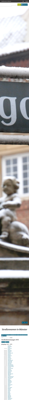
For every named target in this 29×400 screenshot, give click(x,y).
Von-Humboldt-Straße (11, 376)
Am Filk (9, 386)
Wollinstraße (9, 396)
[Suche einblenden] (23, 1)
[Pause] (25, 322)
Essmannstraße (10, 348)
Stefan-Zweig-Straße (10, 373)
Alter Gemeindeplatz (10, 364)
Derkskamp (9, 357)
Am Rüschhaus (10, 378)
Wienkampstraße (10, 384)
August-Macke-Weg (10, 360)
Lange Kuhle (9, 369)
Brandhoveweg (10, 355)
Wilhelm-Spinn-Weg (10, 377)
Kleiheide (9, 392)
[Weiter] (27, 322)
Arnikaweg (9, 356)
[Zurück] (23, 322)
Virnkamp (9, 375)
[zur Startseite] (22, 5)
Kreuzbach (9, 393)
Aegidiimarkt (9, 399)
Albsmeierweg (9, 350)
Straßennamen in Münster (6, 1)
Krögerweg (9, 354)
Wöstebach (9, 397)
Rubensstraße (9, 363)
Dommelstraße (10, 346)
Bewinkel (9, 379)
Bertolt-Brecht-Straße (10, 365)
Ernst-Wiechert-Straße (11, 366)
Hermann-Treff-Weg (10, 368)
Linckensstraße (10, 370)
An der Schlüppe (10, 387)
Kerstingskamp (10, 351)
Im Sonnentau (9, 358)
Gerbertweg (9, 367)
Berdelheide (9, 388)
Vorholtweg (9, 382)
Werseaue (9, 383)
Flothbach (9, 389)
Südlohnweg (9, 374)
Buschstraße (9, 345)
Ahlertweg (9, 385)
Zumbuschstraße (10, 398)
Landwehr (9, 394)
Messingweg (9, 395)
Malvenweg (9, 359)
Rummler (9, 349)
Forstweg (9, 347)
